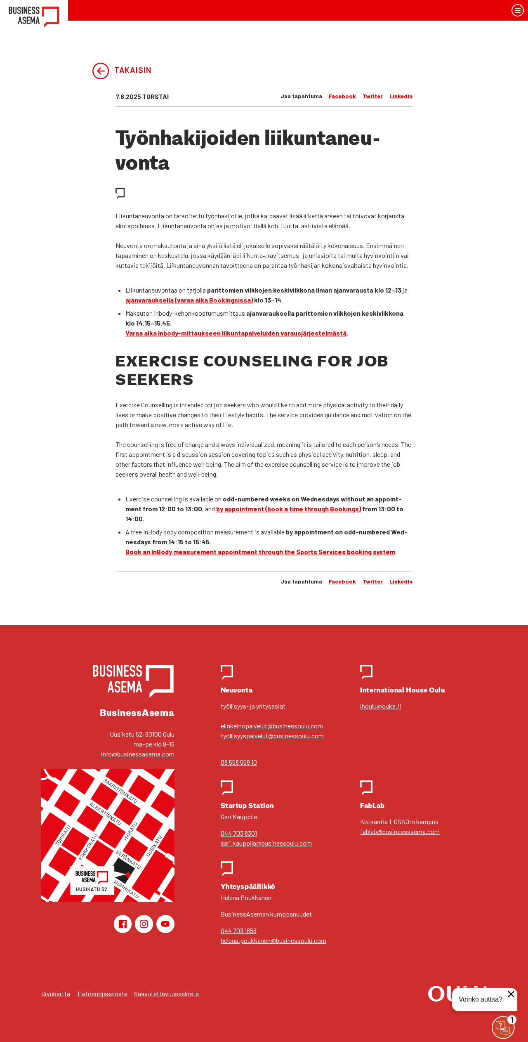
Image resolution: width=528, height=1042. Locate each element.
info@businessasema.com (137, 754)
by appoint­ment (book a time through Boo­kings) (288, 509)
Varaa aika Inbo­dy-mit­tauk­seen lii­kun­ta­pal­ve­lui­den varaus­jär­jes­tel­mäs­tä (235, 333)
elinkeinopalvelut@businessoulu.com (272, 726)
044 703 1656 (239, 930)
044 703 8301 (239, 833)
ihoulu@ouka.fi (380, 706)
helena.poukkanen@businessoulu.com (273, 940)
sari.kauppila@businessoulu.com (266, 843)
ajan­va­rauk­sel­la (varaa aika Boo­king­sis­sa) (189, 300)
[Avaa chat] (503, 1027)
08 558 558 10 (239, 762)
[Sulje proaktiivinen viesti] (511, 994)
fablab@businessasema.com (400, 831)
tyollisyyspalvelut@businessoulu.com (272, 736)
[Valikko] (518, 10)
